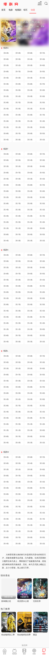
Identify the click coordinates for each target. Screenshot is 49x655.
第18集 (30, 115)
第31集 (18, 96)
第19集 (18, 115)
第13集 (42, 121)
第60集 (6, 53)
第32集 (6, 96)
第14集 (30, 121)
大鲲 (37, 26)
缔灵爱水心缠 (23, 601)
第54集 (30, 59)
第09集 (42, 127)
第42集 (30, 78)
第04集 (6, 140)
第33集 (42, 90)
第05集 (42, 133)
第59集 (18, 53)
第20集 (6, 115)
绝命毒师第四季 (24, 635)
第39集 (18, 84)
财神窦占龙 (6, 601)
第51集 (18, 65)
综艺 (25, 10)
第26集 (30, 102)
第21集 (42, 109)
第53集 (42, 59)
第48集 (6, 71)
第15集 (18, 121)
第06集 (30, 133)
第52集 (6, 65)
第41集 (42, 78)
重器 (35, 635)
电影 (11, 10)
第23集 (18, 109)
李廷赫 (32, 30)
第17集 (42, 115)
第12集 (6, 127)
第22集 (30, 109)
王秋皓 (20, 26)
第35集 (18, 90)
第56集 (6, 59)
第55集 (18, 59)
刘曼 (26, 26)
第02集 (30, 140)
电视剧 (18, 10)
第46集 (30, 71)
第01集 (42, 140)
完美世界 (37, 601)
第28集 (6, 102)
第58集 (30, 53)
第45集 (42, 71)
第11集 (18, 127)
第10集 (30, 127)
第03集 (18, 140)
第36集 (6, 90)
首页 (3, 10)
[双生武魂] (8, 31)
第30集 (30, 96)
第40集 (6, 84)
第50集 (30, 65)
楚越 (42, 26)
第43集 (18, 78)
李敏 (31, 26)
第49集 (42, 65)
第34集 (30, 90)
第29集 (42, 96)
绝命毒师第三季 (8, 635)
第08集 (6, 133)
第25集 (42, 102)
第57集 (42, 53)
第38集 (30, 84)
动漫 (33, 10)
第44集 (6, 78)
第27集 (18, 102)
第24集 (6, 109)
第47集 (18, 71)
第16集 (6, 121)
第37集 (42, 84)
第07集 (18, 133)
